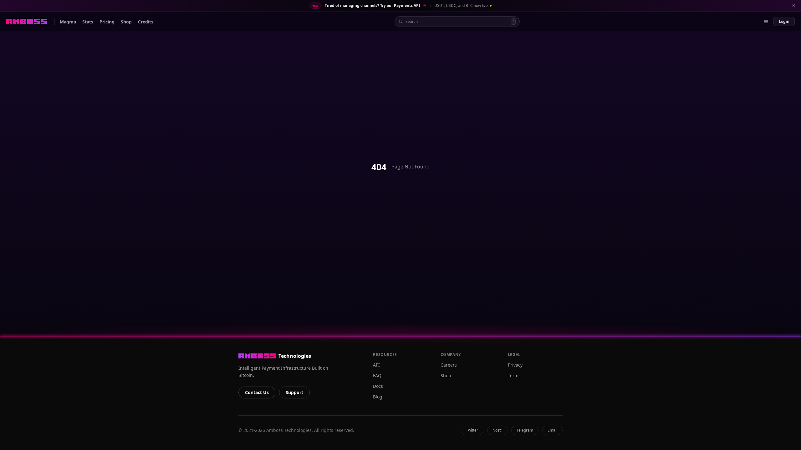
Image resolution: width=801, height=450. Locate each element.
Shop (446, 375)
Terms (514, 375)
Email (552, 430)
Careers (449, 365)
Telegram (525, 430)
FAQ (377, 375)
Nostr (497, 430)
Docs (378, 386)
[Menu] (766, 22)
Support (294, 392)
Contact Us (257, 392)
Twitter (472, 430)
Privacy (515, 365)
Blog (377, 397)
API (376, 365)
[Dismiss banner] (793, 5)
